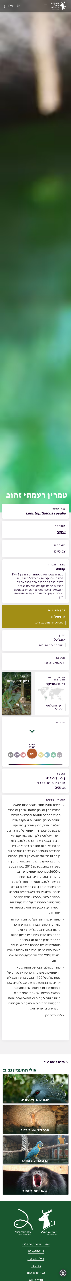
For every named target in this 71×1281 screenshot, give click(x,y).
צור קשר (36, 1265)
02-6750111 (36, 1251)
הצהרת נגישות (36, 1272)
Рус (10, 5)
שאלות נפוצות (35, 1258)
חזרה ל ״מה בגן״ (54, 1062)
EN (18, 5)
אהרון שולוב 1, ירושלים (36, 1244)
